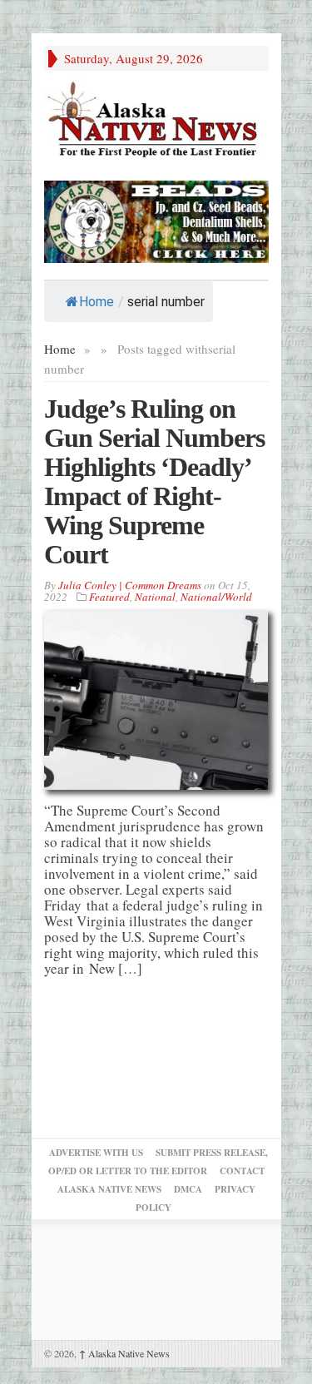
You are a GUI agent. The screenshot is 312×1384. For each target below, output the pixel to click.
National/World (216, 596)
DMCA (188, 1189)
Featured (109, 596)
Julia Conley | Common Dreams (129, 585)
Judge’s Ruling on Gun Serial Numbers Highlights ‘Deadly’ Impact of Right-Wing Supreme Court (154, 481)
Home (96, 302)
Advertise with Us (96, 1152)
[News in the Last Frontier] (156, 121)
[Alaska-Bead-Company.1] (156, 219)
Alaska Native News (124, 1353)
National (155, 596)
